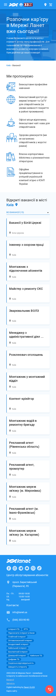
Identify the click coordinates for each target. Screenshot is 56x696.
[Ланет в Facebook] (8, 568)
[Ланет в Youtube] (26, 568)
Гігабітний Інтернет (17, 637)
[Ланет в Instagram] (14, 568)
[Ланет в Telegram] (21, 568)
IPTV (26, 629)
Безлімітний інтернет (18, 652)
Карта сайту (11, 691)
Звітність (10, 683)
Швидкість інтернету (17, 667)
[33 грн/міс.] (28, 4)
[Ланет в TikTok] (39, 568)
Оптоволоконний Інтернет (20, 640)
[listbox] (28, 212)
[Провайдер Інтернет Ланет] (22, 561)
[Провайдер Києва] (14, 4)
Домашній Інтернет (17, 655)
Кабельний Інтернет (17, 648)
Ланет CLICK (29, 687)
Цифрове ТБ (13, 659)
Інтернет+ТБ (13, 629)
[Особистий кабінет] (21, 4)
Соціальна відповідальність (21, 663)
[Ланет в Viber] (33, 568)
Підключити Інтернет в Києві (21, 633)
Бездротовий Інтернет (18, 644)
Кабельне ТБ (36, 655)
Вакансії (10, 680)
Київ (8, 65)
